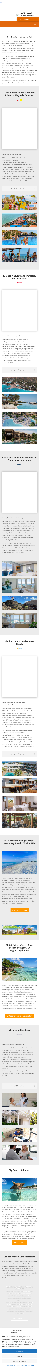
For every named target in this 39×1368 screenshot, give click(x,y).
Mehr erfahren (19, 1318)
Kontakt (26, 19)
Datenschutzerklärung (21, 1365)
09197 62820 (26, 13)
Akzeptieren (19, 1351)
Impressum (31, 1365)
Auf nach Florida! (19, 910)
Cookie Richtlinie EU (10, 1365)
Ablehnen (19, 1356)
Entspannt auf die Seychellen (19, 1016)
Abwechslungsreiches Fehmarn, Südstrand (19, 1288)
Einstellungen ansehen (19, 1361)
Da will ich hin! (19, 1242)
